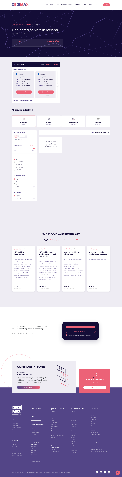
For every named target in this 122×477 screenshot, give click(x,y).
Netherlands (94, 408)
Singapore (54, 424)
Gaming (14, 444)
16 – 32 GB (19, 164)
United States (35, 461)
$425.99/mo (46, 92)
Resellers (14, 432)
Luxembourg (74, 450)
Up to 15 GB (19, 162)
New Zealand (55, 451)
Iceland (73, 439)
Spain (92, 428)
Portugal (93, 415)
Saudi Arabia (55, 422)
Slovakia (93, 423)
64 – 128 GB (19, 167)
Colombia (34, 454)
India (52, 413)
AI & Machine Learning (19, 449)
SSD (17, 184)
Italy (72, 443)
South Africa (35, 432)
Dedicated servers (66, 4)
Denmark (73, 426)
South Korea (55, 426)
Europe (28, 24)
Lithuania (74, 448)
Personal (14, 429)
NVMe (25, 186)
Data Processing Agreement (99, 451)
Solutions (78, 4)
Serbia (92, 421)
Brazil (33, 448)
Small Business (16, 427)
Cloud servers (36, 408)
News (90, 4)
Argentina (34, 446)
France (73, 431)
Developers (15, 425)
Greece (73, 435)
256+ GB (18, 170)
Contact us (94, 387)
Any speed (19, 195)
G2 (77, 240)
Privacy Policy (95, 447)
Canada (33, 450)
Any (17, 159)
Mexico (33, 459)
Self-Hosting (15, 451)
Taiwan (53, 428)
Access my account (80, 331)
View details (24, 95)
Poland (93, 413)
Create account (80, 327)
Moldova (73, 452)
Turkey (53, 433)
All (16, 136)
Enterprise (15, 423)
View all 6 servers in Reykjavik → (23, 100)
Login (106, 4)
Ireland (73, 441)
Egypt (33, 428)
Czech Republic (75, 424)
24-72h (18, 139)
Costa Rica (34, 457)
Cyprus (73, 422)
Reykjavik (20, 65)
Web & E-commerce (17, 446)
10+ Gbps (25, 198)
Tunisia (33, 434)
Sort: (92, 132)
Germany (73, 433)
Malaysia (53, 420)
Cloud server (49, 4)
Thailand (54, 431)
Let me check (28, 387)
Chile (33, 452)
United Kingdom (96, 434)
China (53, 411)
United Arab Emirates (57, 435)
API (85, 4)
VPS (57, 4)
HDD (17, 181)
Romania (93, 417)
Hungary (73, 437)
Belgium (73, 416)
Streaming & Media (17, 455)
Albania (73, 411)
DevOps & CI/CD (16, 453)
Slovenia (93, 425)
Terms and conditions (97, 449)
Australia (54, 449)
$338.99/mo (24, 92)
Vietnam (53, 437)
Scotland (93, 419)
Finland (73, 428)
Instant (23, 136)
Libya (33, 430)
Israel (52, 416)
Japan (53, 418)
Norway (93, 410)
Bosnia (73, 418)
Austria (73, 413)
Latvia (72, 446)
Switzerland (94, 432)
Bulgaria (73, 420)
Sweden (93, 430)
